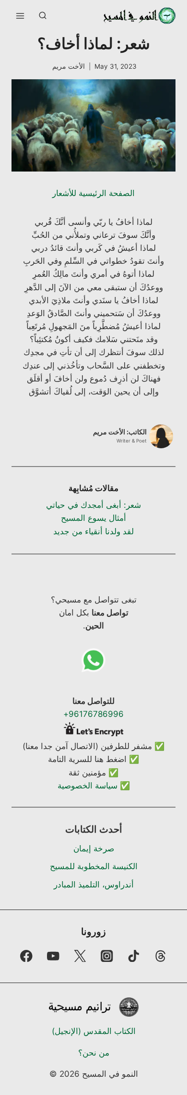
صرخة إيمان (93, 848)
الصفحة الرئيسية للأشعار (93, 193)
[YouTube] (53, 956)
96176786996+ (93, 714)
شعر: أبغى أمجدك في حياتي (93, 505)
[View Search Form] (42, 16)
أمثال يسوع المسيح (93, 518)
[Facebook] (26, 956)
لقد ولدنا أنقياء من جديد (93, 531)
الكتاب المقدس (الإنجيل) (94, 1031)
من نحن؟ (93, 1053)
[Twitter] (80, 956)
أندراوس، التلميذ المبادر (94, 884)
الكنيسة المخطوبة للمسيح (94, 866)
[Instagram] (107, 956)
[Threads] (161, 956)
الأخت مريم (68, 66)
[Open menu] (20, 15)
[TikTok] (134, 956)
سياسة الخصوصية (87, 785)
